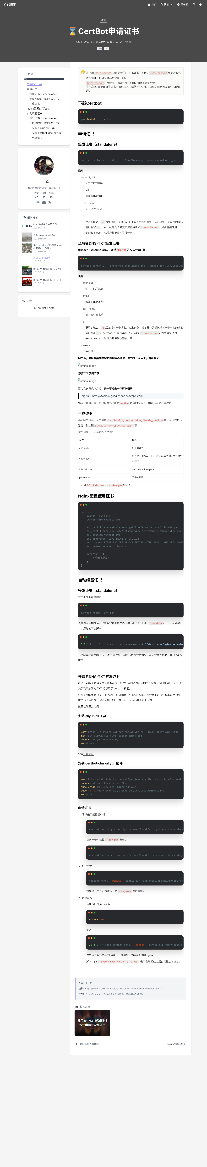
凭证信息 (88, 753)
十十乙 (88, 983)
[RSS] (50, 202)
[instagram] (38, 202)
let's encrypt (103, 73)
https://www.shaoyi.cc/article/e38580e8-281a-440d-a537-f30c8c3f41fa (124, 988)
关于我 (184, 4)
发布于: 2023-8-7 (85, 41)
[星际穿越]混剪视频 (88, 1044)
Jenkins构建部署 (174, 1044)
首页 (154, 4)
